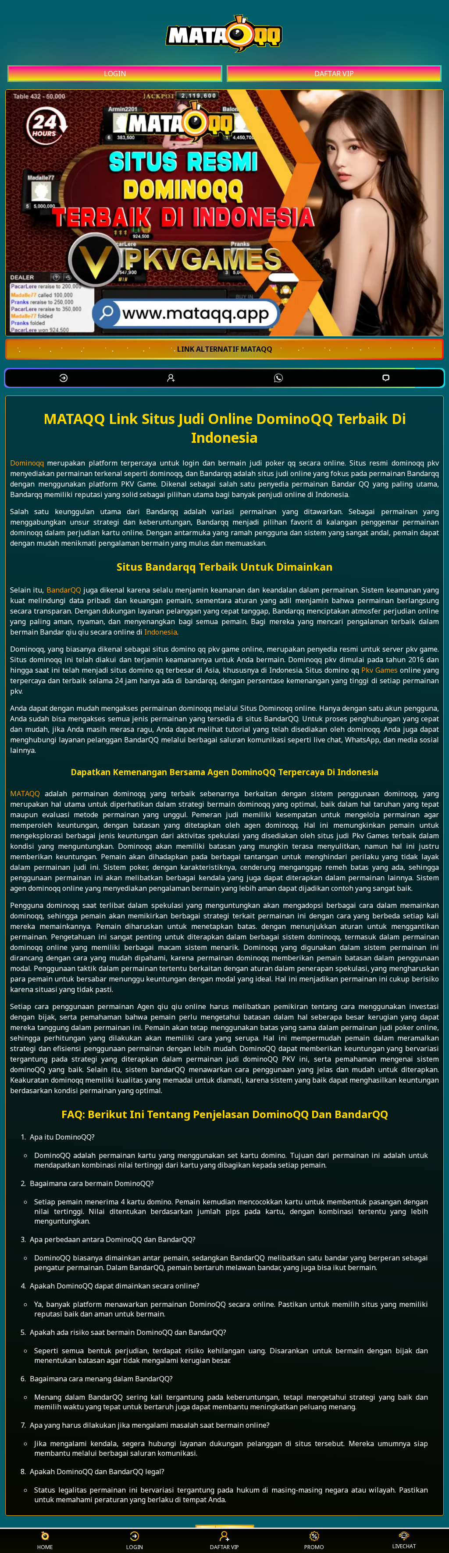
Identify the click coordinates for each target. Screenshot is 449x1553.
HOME (45, 1547)
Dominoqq (27, 463)
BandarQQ (63, 590)
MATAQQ (25, 793)
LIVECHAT (404, 1546)
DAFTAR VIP (334, 73)
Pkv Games (379, 670)
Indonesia (160, 632)
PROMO (314, 1547)
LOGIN (115, 73)
